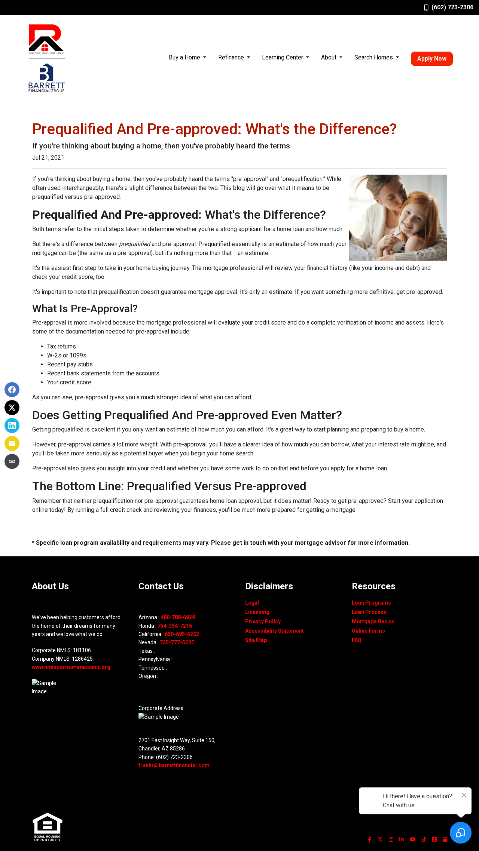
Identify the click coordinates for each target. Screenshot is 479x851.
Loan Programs (371, 603)
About (329, 57)
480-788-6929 (178, 617)
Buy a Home (185, 57)
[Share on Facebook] (11, 389)
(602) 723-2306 (452, 7)
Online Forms (368, 631)
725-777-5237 (177, 642)
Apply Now (431, 58)
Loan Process (369, 612)
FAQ (356, 640)
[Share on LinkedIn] (11, 425)
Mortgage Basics (373, 621)
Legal (252, 603)
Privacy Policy (263, 621)
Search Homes (374, 57)
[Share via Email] (11, 443)
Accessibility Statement (274, 631)
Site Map (256, 640)
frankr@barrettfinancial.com (174, 765)
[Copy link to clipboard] (11, 461)
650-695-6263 (182, 634)
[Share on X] (11, 407)
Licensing (257, 612)
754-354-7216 (175, 626)
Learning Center (283, 57)
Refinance (231, 57)
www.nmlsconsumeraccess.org (71, 667)
